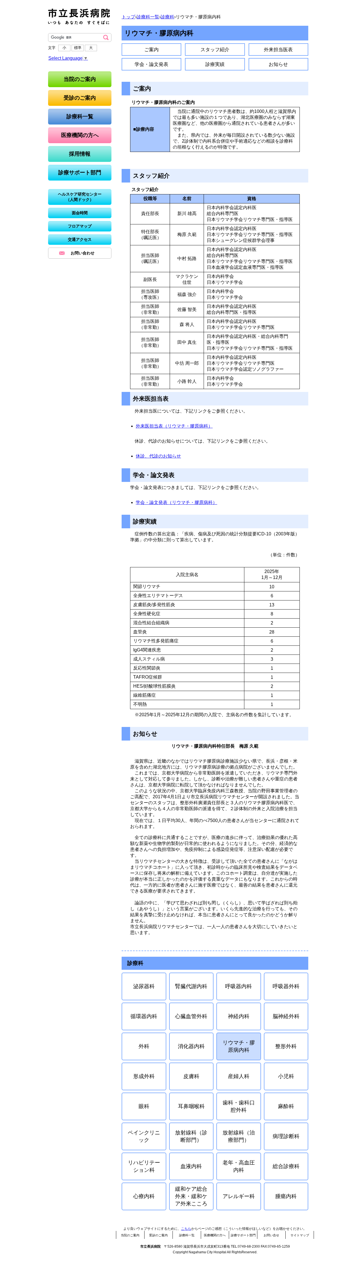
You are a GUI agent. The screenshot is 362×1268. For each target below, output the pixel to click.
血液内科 (191, 1166)
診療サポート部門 (243, 1235)
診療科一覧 (148, 16)
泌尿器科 (144, 986)
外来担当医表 (278, 49)
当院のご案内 (130, 1235)
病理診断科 (286, 1136)
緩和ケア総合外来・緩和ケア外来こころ (191, 1196)
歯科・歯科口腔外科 (239, 1106)
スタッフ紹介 (215, 49)
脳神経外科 (286, 1016)
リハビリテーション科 (144, 1166)
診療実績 (215, 64)
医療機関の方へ (215, 1235)
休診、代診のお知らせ (158, 456)
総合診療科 (286, 1166)
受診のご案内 (158, 1235)
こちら (186, 1228)
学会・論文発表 (151, 64)
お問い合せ (271, 1235)
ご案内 (151, 49)
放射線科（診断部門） (191, 1136)
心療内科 (144, 1196)
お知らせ (278, 64)
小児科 (286, 1076)
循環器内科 (143, 1016)
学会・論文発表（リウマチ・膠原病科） (176, 502)
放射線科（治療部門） (239, 1136)
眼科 (144, 1106)
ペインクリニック (144, 1136)
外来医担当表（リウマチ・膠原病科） (174, 426)
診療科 (167, 16)
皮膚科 (191, 1076)
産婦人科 (238, 1076)
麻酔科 (286, 1106)
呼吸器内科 (238, 986)
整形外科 (286, 1046)
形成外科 (144, 1076)
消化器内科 (191, 1046)
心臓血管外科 (191, 1016)
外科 (144, 1046)
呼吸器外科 (286, 986)
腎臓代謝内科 (191, 986)
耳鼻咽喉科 (191, 1106)
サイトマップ (299, 1235)
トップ (128, 16)
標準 (77, 48)
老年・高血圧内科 (239, 1166)
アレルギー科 (239, 1196)
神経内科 (238, 1016)
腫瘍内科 (286, 1196)
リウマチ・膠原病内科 (239, 1046)
